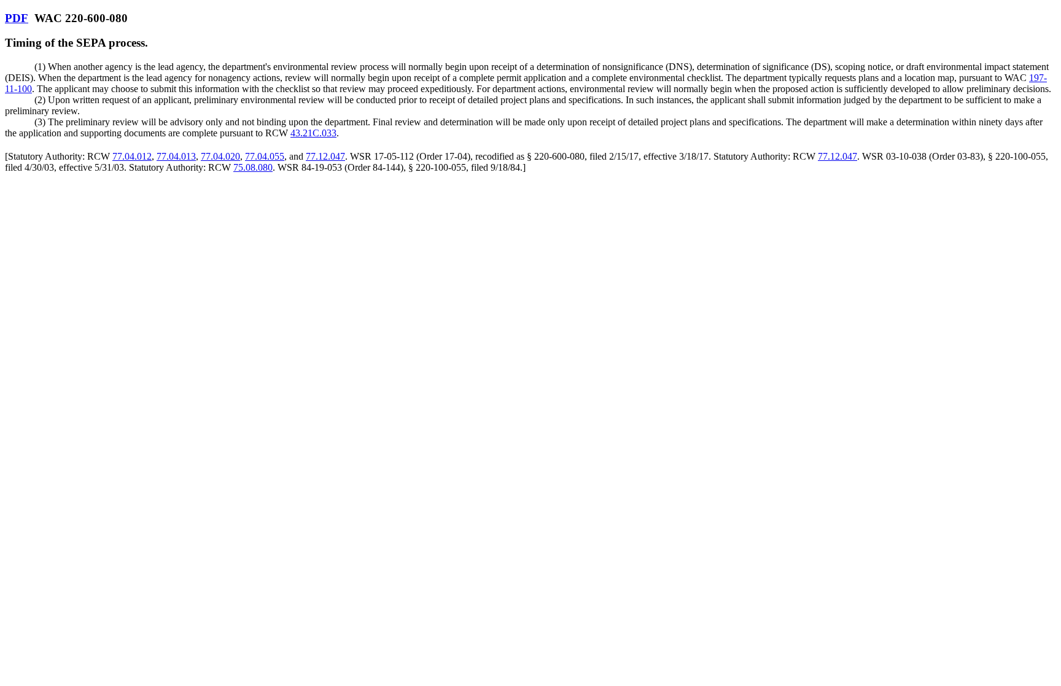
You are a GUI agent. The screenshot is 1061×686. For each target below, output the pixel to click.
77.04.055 (264, 156)
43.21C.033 (313, 133)
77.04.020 (220, 156)
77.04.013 (176, 156)
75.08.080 (253, 167)
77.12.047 (325, 156)
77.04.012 (132, 156)
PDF (16, 18)
